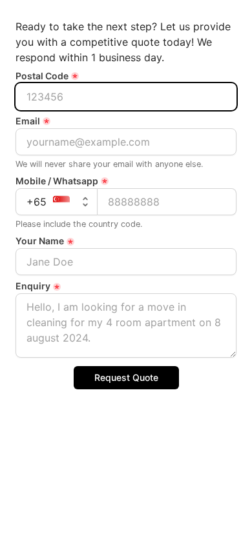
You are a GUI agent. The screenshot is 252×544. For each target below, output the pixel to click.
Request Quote (126, 377)
